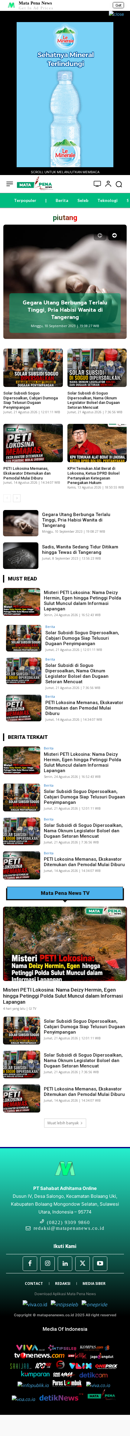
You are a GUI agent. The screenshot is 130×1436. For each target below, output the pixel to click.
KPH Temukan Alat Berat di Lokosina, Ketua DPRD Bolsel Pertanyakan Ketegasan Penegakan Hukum (93, 475)
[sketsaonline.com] (62, 1367)
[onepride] (65, 1376)
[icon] (97, 184)
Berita (50, 626)
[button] (119, 184)
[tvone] (40, 1357)
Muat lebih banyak (63, 1123)
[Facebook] (30, 1263)
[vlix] (81, 1367)
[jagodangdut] (102, 1357)
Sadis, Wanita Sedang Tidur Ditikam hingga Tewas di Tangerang (80, 549)
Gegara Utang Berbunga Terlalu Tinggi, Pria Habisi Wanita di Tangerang (65, 310)
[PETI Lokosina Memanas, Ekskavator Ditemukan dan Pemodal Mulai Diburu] (33, 443)
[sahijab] (21, 1367)
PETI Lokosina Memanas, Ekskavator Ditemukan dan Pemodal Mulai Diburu (26, 473)
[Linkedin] (65, 1263)
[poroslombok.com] (69, 1385)
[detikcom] (93, 1376)
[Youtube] (100, 1263)
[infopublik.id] (35, 1385)
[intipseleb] (65, 1304)
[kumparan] (36, 1376)
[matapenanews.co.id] (103, 1399)
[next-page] (114, 235)
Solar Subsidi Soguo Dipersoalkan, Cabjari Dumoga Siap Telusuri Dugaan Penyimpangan (30, 400)
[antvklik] (78, 1357)
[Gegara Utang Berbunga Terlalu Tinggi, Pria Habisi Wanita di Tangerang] (65, 282)
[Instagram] (47, 1263)
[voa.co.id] (25, 1399)
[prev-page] (100, 235)
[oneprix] (107, 1367)
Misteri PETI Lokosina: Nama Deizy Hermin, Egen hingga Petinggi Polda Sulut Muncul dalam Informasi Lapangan (82, 601)
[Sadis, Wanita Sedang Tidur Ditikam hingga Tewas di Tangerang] (20, 555)
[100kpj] (44, 1367)
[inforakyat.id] (99, 1385)
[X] (82, 1263)
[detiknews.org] (63, 1399)
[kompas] (93, 1304)
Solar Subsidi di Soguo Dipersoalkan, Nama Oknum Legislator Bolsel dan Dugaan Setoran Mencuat (93, 400)
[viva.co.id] (37, 1304)
